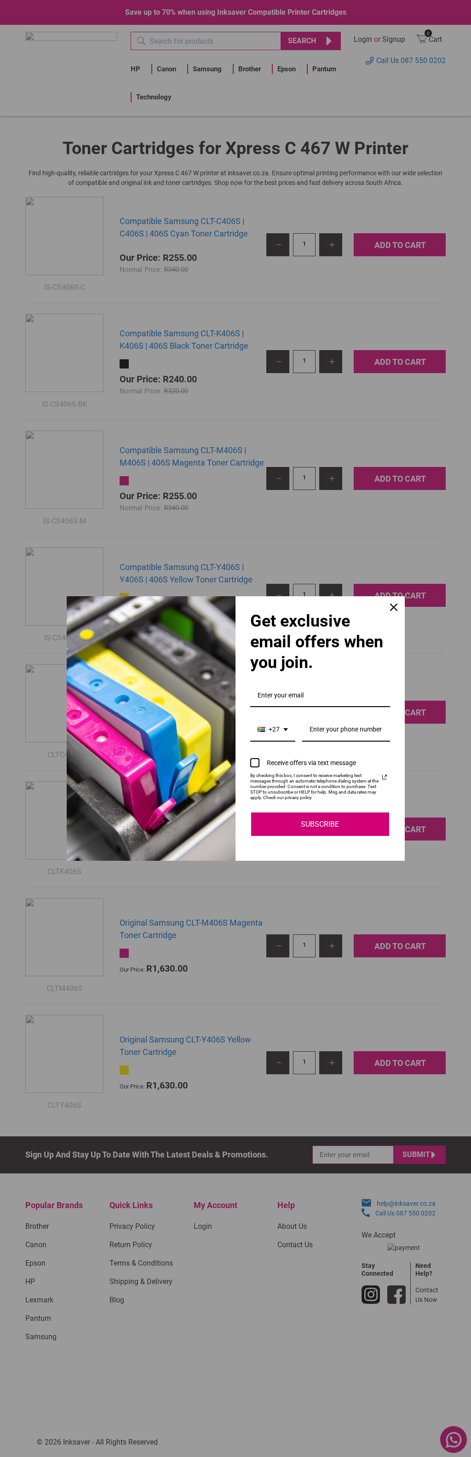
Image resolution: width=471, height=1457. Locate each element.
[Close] (394, 607)
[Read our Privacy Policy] (384, 777)
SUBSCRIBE (320, 824)
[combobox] (272, 730)
